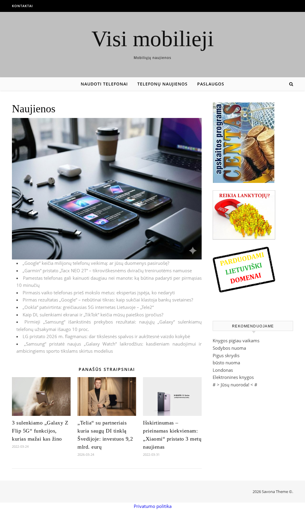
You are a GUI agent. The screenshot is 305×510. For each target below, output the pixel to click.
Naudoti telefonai (104, 84)
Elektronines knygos (233, 377)
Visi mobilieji (152, 38)
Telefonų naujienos (162, 84)
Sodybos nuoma (229, 348)
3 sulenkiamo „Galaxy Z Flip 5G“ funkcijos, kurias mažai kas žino (40, 431)
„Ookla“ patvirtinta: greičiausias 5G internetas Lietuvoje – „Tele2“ (88, 307)
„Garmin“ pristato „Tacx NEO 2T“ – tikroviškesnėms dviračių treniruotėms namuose (107, 270)
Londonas (223, 370)
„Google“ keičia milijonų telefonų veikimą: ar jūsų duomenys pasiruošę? (96, 263)
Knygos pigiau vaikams (236, 340)
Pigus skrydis (226, 355)
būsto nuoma (226, 363)
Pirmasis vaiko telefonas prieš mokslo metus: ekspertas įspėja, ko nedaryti (99, 293)
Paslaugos (210, 84)
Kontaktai (22, 6)
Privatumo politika (153, 506)
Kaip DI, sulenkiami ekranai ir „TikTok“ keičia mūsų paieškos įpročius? (93, 315)
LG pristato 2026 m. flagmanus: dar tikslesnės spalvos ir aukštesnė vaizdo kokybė (106, 336)
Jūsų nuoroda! (235, 385)
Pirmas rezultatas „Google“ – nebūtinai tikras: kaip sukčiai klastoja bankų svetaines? (108, 300)
